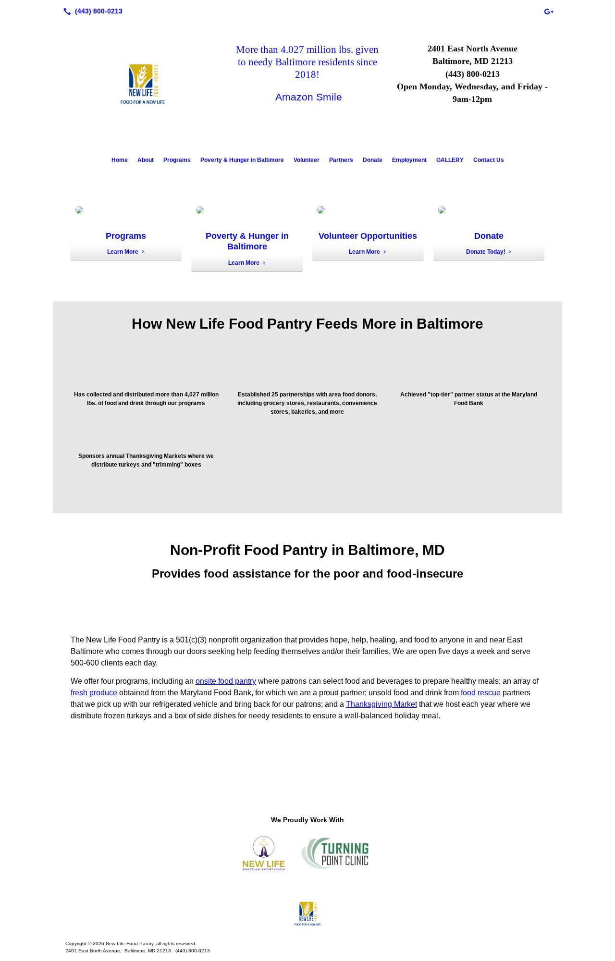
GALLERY (450, 160)
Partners (341, 160)
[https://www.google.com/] (548, 11)
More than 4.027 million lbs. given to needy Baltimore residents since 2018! (307, 62)
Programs (177, 160)
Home (119, 160)
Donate (372, 160)
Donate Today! (485, 251)
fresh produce (94, 693)
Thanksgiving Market (381, 704)
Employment (409, 160)
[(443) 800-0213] (91, 11)
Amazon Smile (308, 96)
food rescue (481, 693)
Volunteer (307, 160)
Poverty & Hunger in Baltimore (242, 160)
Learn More (122, 251)
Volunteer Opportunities (368, 236)
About (145, 160)
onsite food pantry (226, 681)
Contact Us (488, 160)
